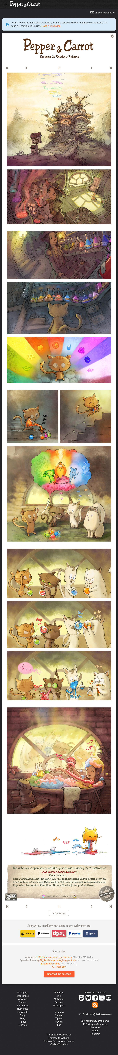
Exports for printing (59, 963)
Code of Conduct (59, 1044)
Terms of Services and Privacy (59, 1041)
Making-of (59, 999)
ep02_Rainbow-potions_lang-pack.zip (67, 960)
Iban (59, 1025)
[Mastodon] (82, 1000)
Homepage (22, 992)
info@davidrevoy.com (101, 1014)
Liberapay (59, 1012)
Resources (22, 1009)
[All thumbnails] (59, 68)
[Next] (91, 68)
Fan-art (22, 1002)
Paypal (59, 1022)
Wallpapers (59, 1005)
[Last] (110, 68)
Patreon (59, 1015)
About (23, 1022)
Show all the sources (59, 973)
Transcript (60, 913)
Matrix (95, 1030)
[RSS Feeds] (95, 1007)
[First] (7, 68)
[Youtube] (109, 1000)
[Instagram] (102, 1000)
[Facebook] (95, 1000)
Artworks (22, 999)
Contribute (22, 1012)
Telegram (95, 1034)
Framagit (58, 992)
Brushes (59, 1002)
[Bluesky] (88, 1000)
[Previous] (26, 68)
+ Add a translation (50, 26)
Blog (22, 1018)
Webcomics (23, 996)
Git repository (59, 967)
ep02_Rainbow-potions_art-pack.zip (64, 957)
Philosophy (22, 1005)
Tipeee (58, 1018)
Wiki (59, 996)
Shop (22, 1015)
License (23, 1025)
